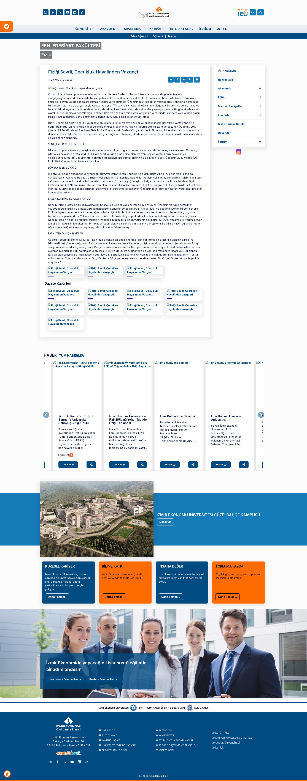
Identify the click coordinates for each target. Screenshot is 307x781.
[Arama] (261, 12)
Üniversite (108, 730)
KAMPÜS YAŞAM (111, 740)
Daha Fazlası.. (57, 597)
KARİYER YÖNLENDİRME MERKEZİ (233, 737)
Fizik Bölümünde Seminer (177, 416)
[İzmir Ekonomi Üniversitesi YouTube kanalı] (67, 11)
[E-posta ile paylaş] (171, 80)
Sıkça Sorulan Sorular (232, 123)
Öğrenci (158, 36)
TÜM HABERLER (71, 355)
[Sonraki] (261, 415)
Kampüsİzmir (166, 735)
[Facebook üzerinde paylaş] (177, 80)
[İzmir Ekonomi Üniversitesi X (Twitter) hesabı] (60, 11)
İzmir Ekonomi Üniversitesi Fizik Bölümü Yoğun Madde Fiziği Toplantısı (128, 419)
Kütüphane (222, 732)
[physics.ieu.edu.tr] (66, 271)
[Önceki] (46, 415)
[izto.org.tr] (133, 707)
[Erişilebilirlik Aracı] (7, 773)
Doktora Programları (101, 679)
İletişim (239, 141)
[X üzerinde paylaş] (184, 80)
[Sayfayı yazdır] (197, 80)
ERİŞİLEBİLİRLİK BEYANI (114, 750)
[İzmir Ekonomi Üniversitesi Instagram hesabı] (45, 11)
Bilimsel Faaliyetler (239, 106)
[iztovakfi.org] (190, 707)
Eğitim (239, 97)
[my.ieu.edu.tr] (243, 12)
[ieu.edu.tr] (154, 12)
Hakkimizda (225, 79)
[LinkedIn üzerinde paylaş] (190, 80)
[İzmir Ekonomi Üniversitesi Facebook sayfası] (52, 11)
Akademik (239, 88)
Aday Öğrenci (139, 36)
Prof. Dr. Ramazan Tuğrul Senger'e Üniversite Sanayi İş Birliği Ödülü (75, 419)
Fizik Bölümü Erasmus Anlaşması (226, 417)
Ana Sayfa (229, 70)
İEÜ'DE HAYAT (109, 735)
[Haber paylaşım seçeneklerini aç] (91, 464)
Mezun (172, 36)
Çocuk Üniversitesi (227, 742)
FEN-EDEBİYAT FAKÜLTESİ (70, 45)
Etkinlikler (239, 115)
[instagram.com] (238, 152)
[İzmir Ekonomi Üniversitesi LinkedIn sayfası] (74, 11)
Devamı (66, 464)
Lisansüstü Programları (64, 679)
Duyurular (224, 132)
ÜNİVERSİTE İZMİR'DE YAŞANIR (119, 745)
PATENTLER (165, 730)
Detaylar (165, 522)
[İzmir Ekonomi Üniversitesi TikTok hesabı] (82, 11)
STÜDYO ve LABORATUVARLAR (176, 740)
